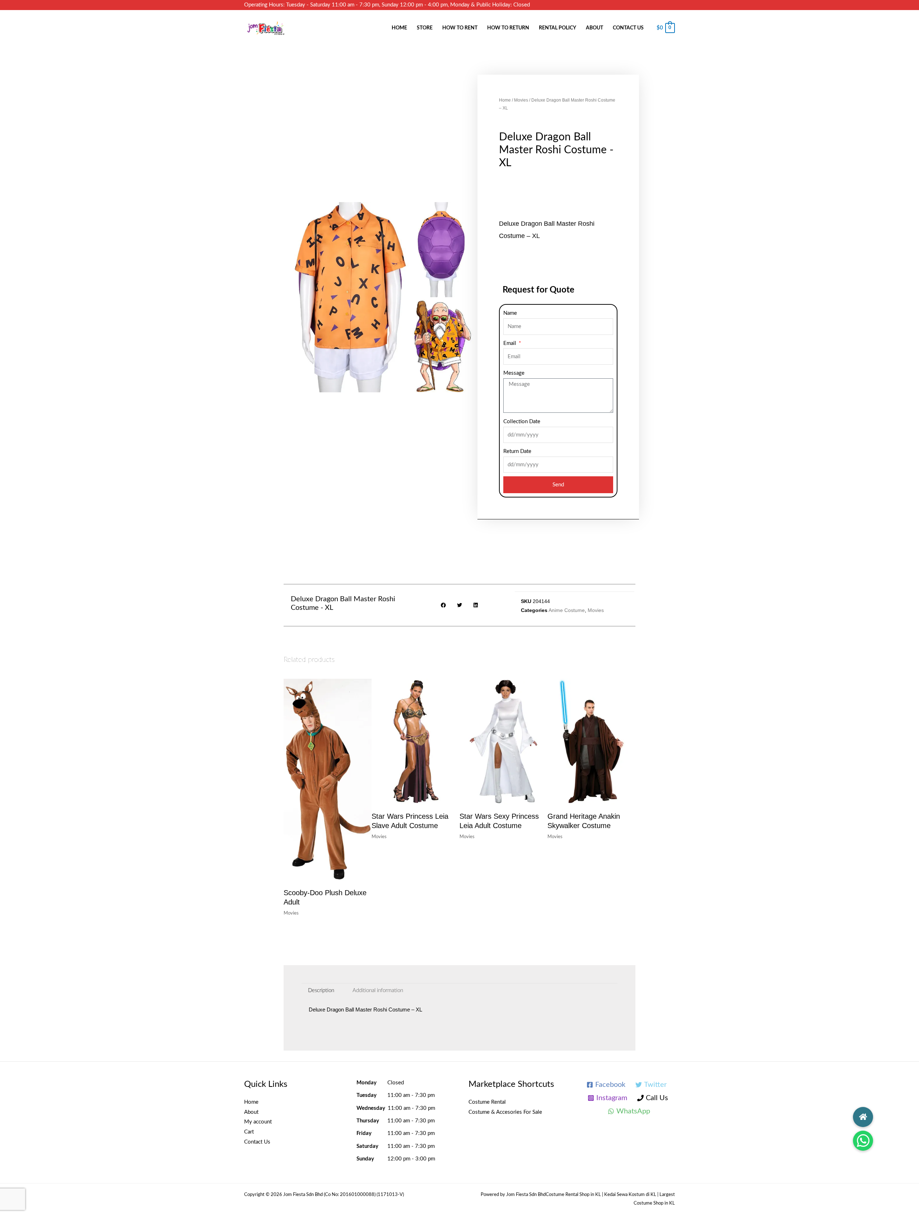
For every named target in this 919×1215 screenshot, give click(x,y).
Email (510, 343)
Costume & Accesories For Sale (505, 1112)
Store (425, 28)
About (594, 28)
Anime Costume (567, 610)
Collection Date (521, 421)
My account (258, 1122)
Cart (249, 1132)
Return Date (517, 451)
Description (321, 990)
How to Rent (459, 28)
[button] (863, 1141)
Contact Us (628, 28)
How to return (508, 28)
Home (399, 28)
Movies (521, 100)
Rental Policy (557, 28)
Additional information (378, 990)
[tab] (321, 990)
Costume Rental (487, 1102)
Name (510, 313)
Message (513, 373)
